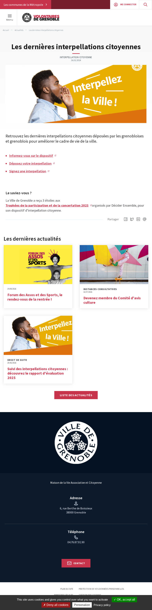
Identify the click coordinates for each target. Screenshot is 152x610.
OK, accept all (125, 599)
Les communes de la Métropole (23, 4)
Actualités (19, 30)
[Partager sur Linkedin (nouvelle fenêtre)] (138, 219)
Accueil (6, 30)
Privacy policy (102, 604)
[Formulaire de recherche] (145, 4)
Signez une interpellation (27, 171)
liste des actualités (76, 395)
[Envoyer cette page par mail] (144, 219)
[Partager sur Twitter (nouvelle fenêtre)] (132, 219)
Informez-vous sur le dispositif (31, 156)
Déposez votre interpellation (30, 163)
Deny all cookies (57, 604)
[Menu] (9, 17)
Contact (79, 563)
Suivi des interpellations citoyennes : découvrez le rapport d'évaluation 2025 (37, 373)
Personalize (82, 604)
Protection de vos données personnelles (101, 589)
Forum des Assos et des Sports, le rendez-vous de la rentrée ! (34, 296)
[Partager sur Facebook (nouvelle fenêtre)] (126, 219)
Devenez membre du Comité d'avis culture (112, 300)
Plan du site (66, 589)
